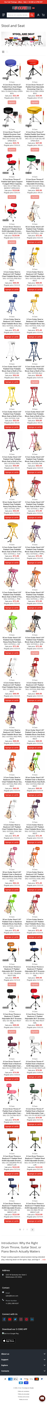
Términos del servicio (23, 1396)
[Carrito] (43, 15)
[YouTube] (10, 1319)
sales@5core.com (12, 1296)
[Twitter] (15, 1319)
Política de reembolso (23, 1391)
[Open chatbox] (42, 1398)
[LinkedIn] (32, 1319)
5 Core (20, 1388)
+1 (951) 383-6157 (12, 1303)
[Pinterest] (26, 1319)
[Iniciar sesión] (38, 15)
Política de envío (23, 1399)
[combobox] (21, 15)
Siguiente (32, 1229)
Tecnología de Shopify (28, 1388)
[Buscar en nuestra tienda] (32, 15)
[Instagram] (21, 1319)
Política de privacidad (23, 1394)
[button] (3, 15)
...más (43, 1260)
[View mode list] (7, 52)
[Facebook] (4, 1319)
